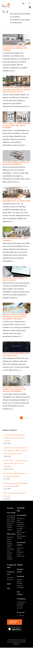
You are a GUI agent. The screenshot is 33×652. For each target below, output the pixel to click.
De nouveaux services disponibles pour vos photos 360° (14, 192)
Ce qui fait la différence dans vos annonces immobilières (14, 155)
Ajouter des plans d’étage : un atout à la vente (14, 271)
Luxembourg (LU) (21, 602)
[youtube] (20, 615)
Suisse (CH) (19, 608)
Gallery (18, 39)
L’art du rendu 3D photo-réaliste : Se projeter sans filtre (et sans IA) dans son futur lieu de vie (14, 81)
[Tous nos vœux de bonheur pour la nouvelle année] (16, 346)
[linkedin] (23, 615)
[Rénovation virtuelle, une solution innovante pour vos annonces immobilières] (16, 380)
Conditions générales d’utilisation (20, 581)
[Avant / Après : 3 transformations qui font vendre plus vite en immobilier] (16, 116)
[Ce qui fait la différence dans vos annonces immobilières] (16, 155)
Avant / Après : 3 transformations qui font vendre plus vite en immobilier (14, 116)
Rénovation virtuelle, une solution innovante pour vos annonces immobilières (14, 380)
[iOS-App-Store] (14, 629)
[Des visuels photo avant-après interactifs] (16, 231)
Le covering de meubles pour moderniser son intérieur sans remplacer (14, 39)
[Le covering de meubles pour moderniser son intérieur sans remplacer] (16, 39)
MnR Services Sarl (15, 640)
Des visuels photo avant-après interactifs (14, 231)
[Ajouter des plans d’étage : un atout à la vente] (16, 271)
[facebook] (17, 615)
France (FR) (19, 606)
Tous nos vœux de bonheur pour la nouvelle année (14, 346)
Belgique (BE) (20, 604)
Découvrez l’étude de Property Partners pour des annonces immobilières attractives (14, 308)
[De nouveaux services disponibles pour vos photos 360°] (16, 192)
